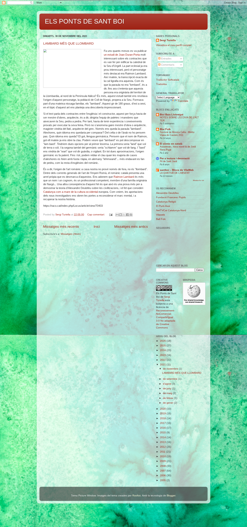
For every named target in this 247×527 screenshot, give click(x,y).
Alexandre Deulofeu (167, 193)
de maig (168, 393)
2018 (163, 418)
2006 (163, 475)
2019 (163, 413)
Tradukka (161, 84)
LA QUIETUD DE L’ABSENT (175, 173)
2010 (163, 456)
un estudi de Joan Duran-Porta (122, 54)
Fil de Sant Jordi (168, 161)
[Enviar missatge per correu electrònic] (110, 214)
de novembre (171, 368)
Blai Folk (165, 129)
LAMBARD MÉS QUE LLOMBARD (68, 43)
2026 (163, 340)
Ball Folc (161, 219)
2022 (163, 360)
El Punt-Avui (163, 206)
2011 (163, 451)
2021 (163, 364)
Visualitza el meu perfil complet (173, 45)
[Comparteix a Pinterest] (131, 214)
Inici (97, 226)
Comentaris (167, 64)
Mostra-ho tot (198, 180)
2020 (163, 408)
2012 (163, 446)
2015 (163, 432)
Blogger (171, 495)
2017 (163, 423)
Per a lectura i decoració (175, 158)
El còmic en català (171, 143)
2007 (163, 470)
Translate (183, 101)
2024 (163, 350)
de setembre (170, 379)
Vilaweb (160, 214)
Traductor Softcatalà (167, 79)
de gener (168, 402)
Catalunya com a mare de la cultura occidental (70, 191)
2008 (163, 466)
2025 (163, 345)
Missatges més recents (61, 226)
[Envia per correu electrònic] (117, 214)
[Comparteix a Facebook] (127, 214)
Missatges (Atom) (71, 234)
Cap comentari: (96, 214)
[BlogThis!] (120, 214)
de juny (167, 388)
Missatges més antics (131, 226)
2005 (163, 480)
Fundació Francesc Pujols (171, 197)
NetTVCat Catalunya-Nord (171, 210)
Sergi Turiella (168, 40)
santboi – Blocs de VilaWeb (177, 170)
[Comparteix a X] (124, 214)
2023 (163, 355)
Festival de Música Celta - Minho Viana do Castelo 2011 (177, 134)
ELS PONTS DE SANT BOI (84, 21)
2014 (163, 437)
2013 (163, 442)
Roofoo (136, 495)
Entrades (165, 58)
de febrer (168, 398)
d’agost (167, 383)
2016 (163, 427)
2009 (163, 461)
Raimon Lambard (124, 176)
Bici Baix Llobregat (171, 114)
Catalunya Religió (166, 201)
